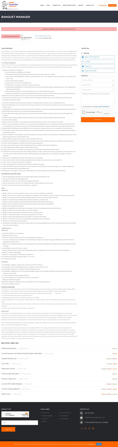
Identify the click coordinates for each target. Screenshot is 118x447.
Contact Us (90, 5)
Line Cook (5, 363)
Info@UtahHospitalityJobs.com (95, 417)
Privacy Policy (45, 412)
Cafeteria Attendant (8, 348)
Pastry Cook (5, 394)
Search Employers (69, 5)
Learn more (91, 444)
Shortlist (87, 61)
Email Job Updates (47, 415)
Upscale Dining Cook (9, 358)
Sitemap (44, 421)
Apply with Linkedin (91, 70)
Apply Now (88, 66)
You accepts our (96, 106)
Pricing (80, 5)
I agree (99, 444)
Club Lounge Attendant (10, 374)
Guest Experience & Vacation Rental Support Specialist (21, 353)
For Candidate (64, 418)
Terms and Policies (65, 412)
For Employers (64, 415)
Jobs (48, 5)
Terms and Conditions (101, 106)
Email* (3, 419)
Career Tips (56, 5)
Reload (100, 112)
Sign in (113, 5)
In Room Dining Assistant (10, 389)
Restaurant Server (8, 369)
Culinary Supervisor (8, 379)
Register (103, 5)
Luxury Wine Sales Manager (11, 384)
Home (42, 5)
